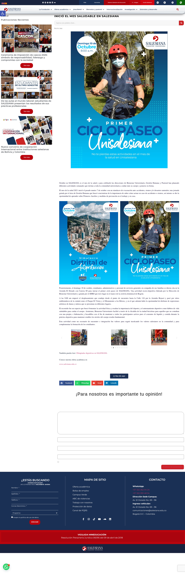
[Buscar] (181, 23)
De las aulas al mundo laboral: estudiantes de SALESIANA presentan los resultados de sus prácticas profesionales (26, 103)
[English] (3, 3)
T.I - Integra (135, 2)
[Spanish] (5, 3)
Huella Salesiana (147, 2)
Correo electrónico (65, 445)
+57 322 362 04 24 (141, 490)
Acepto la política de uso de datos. (26, 517)
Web (59, 453)
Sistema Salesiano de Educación (117, 2)
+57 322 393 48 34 (141, 493)
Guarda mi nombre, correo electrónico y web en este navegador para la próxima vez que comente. (99, 462)
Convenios (97, 2)
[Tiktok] (94, 519)
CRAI (85, 2)
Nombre (61, 436)
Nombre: (14, 487)
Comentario (62, 411)
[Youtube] (99, 519)
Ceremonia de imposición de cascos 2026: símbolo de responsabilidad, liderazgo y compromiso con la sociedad (24, 57)
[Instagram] (88, 519)
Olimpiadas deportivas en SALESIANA (91, 353)
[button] (3, 13)
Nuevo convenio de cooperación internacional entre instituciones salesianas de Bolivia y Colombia (25, 149)
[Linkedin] (52, 2)
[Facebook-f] (83, 519)
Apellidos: (15, 494)
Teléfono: (14, 500)
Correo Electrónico (18, 506)
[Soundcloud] (55, 2)
